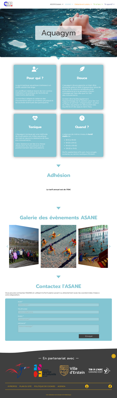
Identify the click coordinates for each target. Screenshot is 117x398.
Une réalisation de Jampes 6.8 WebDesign (58, 394)
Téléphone (22, 309)
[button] (53, 266)
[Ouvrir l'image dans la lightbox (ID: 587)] (58, 246)
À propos (12, 386)
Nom (20, 302)
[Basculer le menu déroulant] (62, 4)
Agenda (61, 386)
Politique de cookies (44, 386)
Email (20, 316)
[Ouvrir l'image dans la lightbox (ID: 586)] (93, 246)
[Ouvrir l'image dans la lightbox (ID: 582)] (24, 246)
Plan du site (25, 386)
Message (21, 323)
